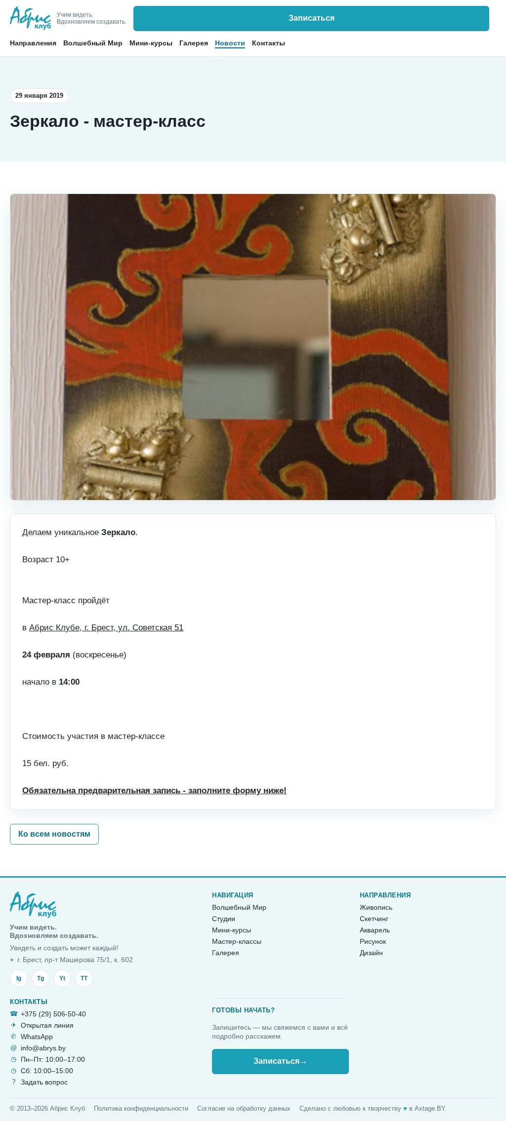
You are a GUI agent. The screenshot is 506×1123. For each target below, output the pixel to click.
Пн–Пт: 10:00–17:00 (53, 1059)
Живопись (376, 907)
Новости (230, 43)
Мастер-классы (236, 941)
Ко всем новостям (54, 834)
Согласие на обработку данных (244, 1108)
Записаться (312, 18)
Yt (62, 978)
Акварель (375, 930)
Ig (18, 978)
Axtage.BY (430, 1108)
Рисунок (373, 941)
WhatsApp (37, 1037)
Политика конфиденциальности (141, 1108)
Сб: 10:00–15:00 (47, 1071)
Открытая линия (47, 1025)
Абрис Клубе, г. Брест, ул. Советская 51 (106, 627)
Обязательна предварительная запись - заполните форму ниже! (154, 790)
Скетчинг (374, 919)
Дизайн (371, 953)
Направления (33, 43)
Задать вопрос (44, 1082)
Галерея (193, 43)
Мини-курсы (150, 43)
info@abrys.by (43, 1048)
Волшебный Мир (93, 43)
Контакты (268, 43)
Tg (40, 978)
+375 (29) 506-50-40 (53, 1014)
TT (84, 978)
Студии (223, 919)
